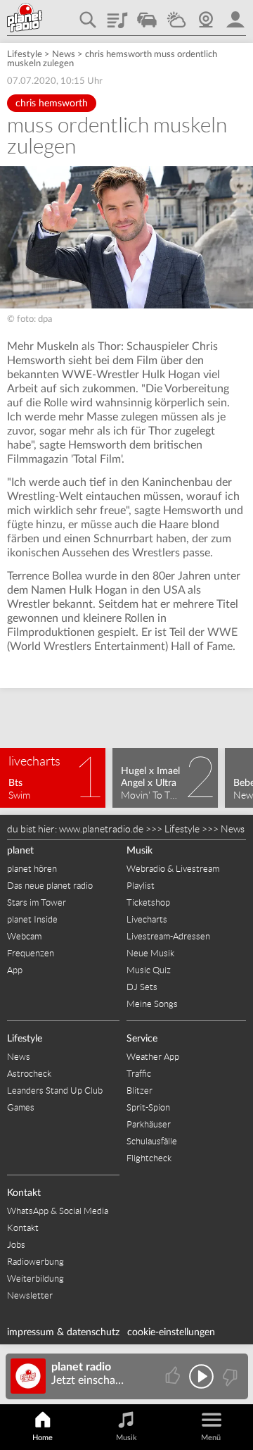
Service (141, 1039)
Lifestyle (24, 54)
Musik (139, 851)
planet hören (32, 868)
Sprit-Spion (148, 1107)
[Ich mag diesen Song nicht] (228, 1376)
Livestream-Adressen (168, 936)
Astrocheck (29, 1073)
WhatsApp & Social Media (57, 1211)
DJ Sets (141, 987)
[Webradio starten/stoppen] (201, 1376)
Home (42, 1438)
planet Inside (32, 919)
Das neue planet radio (50, 885)
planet (20, 851)
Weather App (152, 1056)
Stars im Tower (36, 902)
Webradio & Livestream (172, 868)
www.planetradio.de (101, 829)
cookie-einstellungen (171, 1332)
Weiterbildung (35, 1278)
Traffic (146, 14)
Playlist (117, 14)
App (14, 970)
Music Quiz (148, 970)
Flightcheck (148, 1158)
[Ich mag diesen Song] (174, 1376)
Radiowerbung (35, 1261)
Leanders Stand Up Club (55, 1090)
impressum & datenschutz (63, 1332)
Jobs (16, 1244)
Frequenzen (30, 953)
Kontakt (24, 1193)
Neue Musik (150, 953)
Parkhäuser (148, 1124)
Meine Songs (152, 1004)
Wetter (176, 14)
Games (20, 1107)
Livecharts (146, 919)
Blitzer (139, 1090)
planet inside (235, 14)
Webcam (205, 14)
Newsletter (30, 1295)
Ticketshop (148, 902)
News (63, 54)
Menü (211, 1438)
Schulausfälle (151, 1141)
